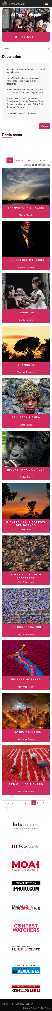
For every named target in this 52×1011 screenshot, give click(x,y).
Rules (44, 126)
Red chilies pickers (26, 784)
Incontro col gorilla (26, 469)
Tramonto (26, 364)
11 (5, 807)
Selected (19, 160)
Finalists (32, 160)
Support (29, 1003)
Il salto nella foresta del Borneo (26, 523)
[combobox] (26, 48)
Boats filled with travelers (26, 576)
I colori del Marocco (26, 260)
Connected (26, 312)
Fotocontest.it (17, 4)
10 (42, 802)
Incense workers (26, 679)
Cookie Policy (44, 1008)
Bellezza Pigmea (26, 417)
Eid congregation (26, 627)
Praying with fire (26, 731)
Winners (44, 160)
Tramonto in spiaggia (26, 207)
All (10, 160)
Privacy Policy (29, 1008)
